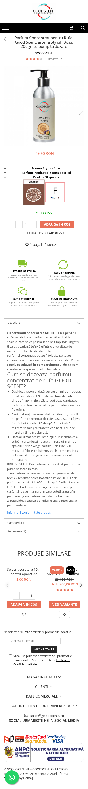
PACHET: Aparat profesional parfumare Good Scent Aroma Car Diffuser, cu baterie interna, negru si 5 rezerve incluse (64, 571)
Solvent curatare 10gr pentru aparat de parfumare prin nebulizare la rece (24, 571)
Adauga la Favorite (42, 244)
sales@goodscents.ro (46, 715)
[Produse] (6, 29)
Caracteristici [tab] (16, 523)
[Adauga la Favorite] (24, 614)
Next (80, 110)
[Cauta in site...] (82, 28)
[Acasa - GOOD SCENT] (44, 11)
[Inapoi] (3, 39)
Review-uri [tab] (16, 531)
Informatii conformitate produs (29, 512)
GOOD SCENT (44, 53)
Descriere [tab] (13, 322)
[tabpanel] (44, 106)
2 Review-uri (54, 59)
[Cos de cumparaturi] (72, 28)
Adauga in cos (57, 224)
